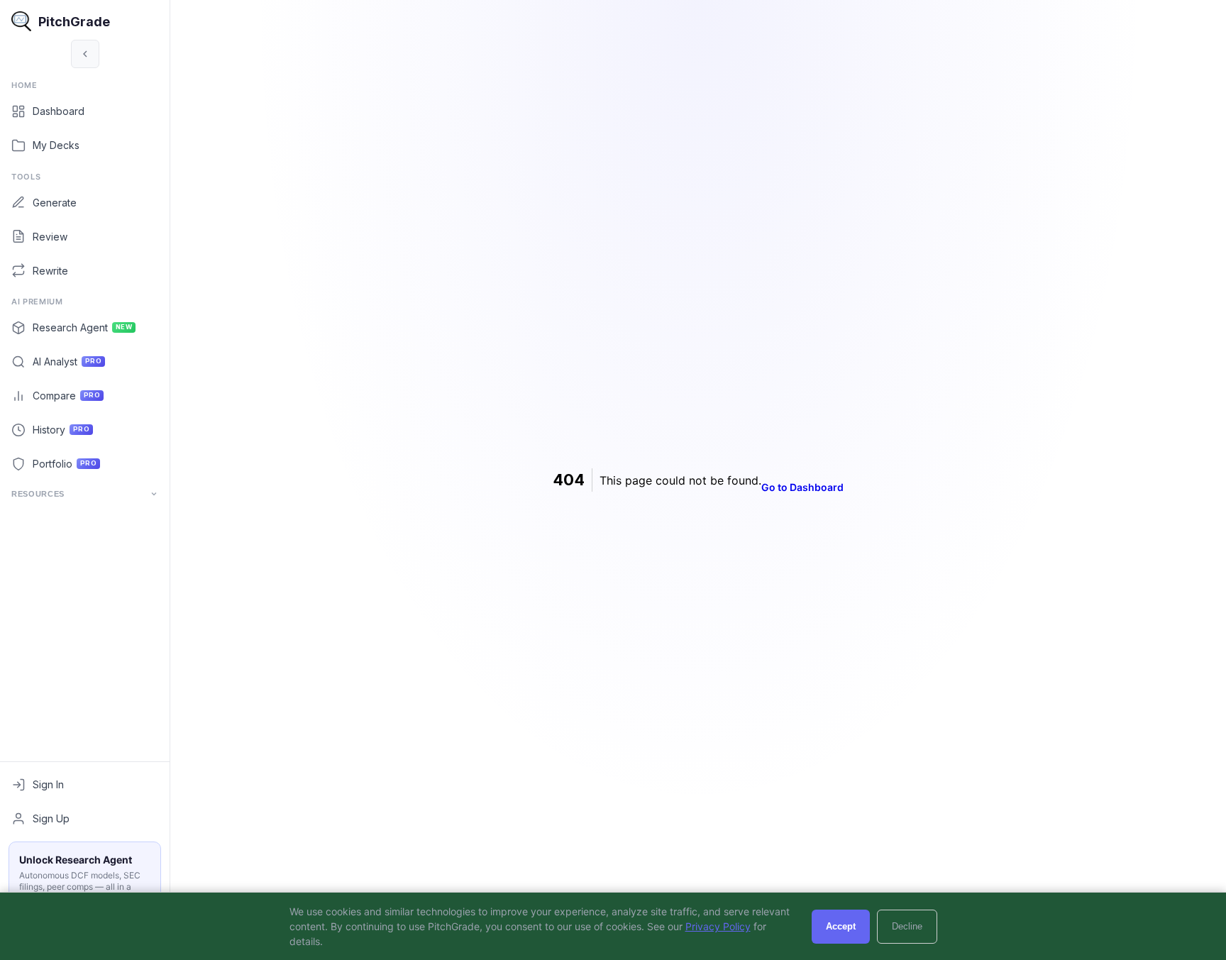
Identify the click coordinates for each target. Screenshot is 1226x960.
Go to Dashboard (802, 487)
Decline (907, 926)
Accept (841, 926)
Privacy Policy (718, 926)
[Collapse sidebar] (85, 54)
